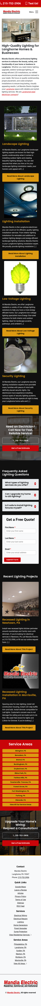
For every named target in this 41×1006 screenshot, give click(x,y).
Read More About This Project (19, 649)
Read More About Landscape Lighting (20, 177)
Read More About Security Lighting (20, 409)
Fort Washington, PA (20, 791)
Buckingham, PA (20, 764)
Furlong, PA (20, 795)
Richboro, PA (20, 957)
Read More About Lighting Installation (21, 255)
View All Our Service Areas (20, 804)
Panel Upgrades (20, 928)
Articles (20, 893)
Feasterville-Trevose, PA (20, 782)
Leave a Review (20, 890)
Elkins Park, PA (20, 773)
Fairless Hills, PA (20, 777)
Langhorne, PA (20, 947)
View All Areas (20, 963)
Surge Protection (20, 932)
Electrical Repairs (20, 919)
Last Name (10, 538)
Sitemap (20, 903)
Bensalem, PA (20, 755)
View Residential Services (19, 935)
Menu (31, 12)
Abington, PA (20, 751)
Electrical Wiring (20, 915)
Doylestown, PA (20, 769)
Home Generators (21, 925)
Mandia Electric (13, 993)
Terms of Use (20, 900)
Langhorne (10, 89)
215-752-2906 (21, 440)
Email (8, 549)
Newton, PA (20, 954)
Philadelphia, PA (20, 944)
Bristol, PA (20, 760)
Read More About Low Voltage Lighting (20, 332)
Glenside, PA (20, 800)
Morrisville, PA (20, 960)
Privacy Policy (20, 896)
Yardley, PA (20, 951)
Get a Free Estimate (20, 448)
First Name (10, 527)
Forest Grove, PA (20, 786)
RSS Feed (20, 906)
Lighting (20, 922)
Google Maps (20, 887)
